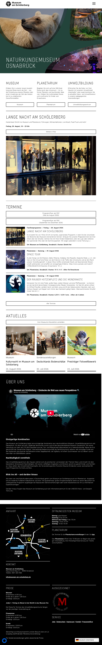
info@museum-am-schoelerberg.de (18, 577)
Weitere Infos (51, 132)
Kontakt (78, 622)
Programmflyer (87, 622)
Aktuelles (16, 315)
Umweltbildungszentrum (82, 104)
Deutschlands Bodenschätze (51, 361)
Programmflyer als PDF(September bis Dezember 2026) (51, 222)
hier (93, 534)
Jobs (53, 622)
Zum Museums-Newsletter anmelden (51, 322)
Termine (14, 207)
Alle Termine (51, 303)
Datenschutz (61, 622)
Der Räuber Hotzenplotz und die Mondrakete (55, 279)
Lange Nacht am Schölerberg (45, 231)
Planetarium (51, 104)
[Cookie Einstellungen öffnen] (4, 642)
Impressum (70, 622)
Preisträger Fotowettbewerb (81, 361)
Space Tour (33, 254)
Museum (20, 104)
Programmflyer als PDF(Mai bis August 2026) (51, 214)
